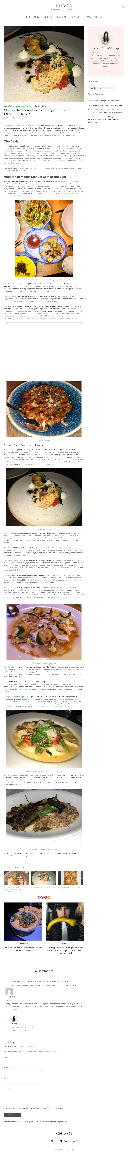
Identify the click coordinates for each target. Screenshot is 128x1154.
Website (7, 1078)
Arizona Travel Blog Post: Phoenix (109, 112)
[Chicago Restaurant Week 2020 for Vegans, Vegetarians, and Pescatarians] (16, 878)
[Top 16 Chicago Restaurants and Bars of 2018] (23, 921)
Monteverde (9, 588)
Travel (87, 17)
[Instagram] (39, 897)
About (37, 17)
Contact (98, 17)
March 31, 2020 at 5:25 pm (19, 1027)
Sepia (6, 682)
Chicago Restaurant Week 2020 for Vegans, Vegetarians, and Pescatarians (16, 889)
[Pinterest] (45, 897)
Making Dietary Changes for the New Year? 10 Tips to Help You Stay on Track (64, 950)
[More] (48, 897)
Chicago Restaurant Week (14, 126)
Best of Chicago (10, 106)
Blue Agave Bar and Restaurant (16, 284)
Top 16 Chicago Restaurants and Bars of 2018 (23, 949)
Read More (104, 72)
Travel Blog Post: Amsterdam (107, 101)
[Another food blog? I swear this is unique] (43, 878)
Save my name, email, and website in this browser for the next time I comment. (34, 1109)
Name (6, 1057)
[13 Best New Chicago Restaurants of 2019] (70, 878)
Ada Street (8, 548)
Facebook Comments (27, 1046)
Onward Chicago (10, 533)
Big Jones (7, 575)
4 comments (9, 118)
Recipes (75, 17)
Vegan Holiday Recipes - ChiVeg (100, 117)
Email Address (9, 1067)
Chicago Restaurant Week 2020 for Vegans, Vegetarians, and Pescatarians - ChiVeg (44, 985)
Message (7, 1088)
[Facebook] (42, 897)
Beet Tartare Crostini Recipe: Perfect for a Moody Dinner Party (105, 119)
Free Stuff (10, 997)
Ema (6, 306)
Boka (15, 450)
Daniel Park (92, 105)
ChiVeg (64, 5)
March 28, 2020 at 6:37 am (15, 1000)
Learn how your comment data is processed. (51, 1122)
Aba (9, 306)
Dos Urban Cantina (11, 560)
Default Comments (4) (11, 1046)
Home (27, 17)
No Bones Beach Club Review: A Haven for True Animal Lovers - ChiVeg (40, 981)
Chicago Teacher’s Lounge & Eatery (17, 697)
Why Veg (63, 1141)
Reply (28, 1000)
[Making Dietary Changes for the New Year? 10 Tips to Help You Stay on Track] (65, 921)
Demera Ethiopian (11, 296)
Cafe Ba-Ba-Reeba (11, 667)
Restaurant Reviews (24, 106)
